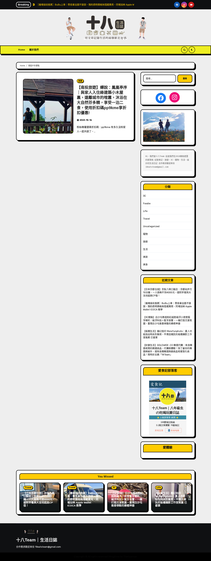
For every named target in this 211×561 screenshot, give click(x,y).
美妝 (145, 257)
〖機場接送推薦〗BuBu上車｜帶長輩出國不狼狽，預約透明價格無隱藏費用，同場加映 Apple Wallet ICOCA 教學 (167, 306)
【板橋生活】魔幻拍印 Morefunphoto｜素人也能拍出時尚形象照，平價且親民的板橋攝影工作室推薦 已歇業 (167, 334)
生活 (145, 249)
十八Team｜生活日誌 (36, 540)
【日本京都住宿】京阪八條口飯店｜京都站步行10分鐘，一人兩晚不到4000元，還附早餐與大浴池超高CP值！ (167, 292)
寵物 (145, 234)
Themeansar (130, 556)
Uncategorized (151, 226)
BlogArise (114, 556)
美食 (145, 264)
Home (21, 50)
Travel (146, 218)
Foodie (146, 203)
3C (144, 195)
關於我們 (34, 50)
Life (145, 211)
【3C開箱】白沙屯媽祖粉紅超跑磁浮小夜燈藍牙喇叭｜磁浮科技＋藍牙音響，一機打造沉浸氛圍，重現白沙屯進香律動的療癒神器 (167, 320)
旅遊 (80, 81)
